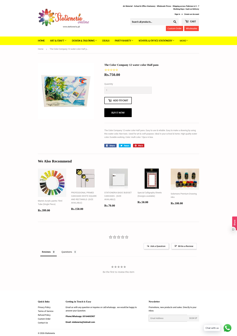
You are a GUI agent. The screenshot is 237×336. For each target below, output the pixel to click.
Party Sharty (123, 40)
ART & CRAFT (57, 40)
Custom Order (175, 28)
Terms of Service (45, 311)
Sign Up (193, 318)
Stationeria (50, 333)
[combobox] (154, 21)
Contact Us (43, 323)
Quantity (108, 84)
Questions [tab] (66, 251)
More (183, 40)
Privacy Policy (44, 307)
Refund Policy (44, 315)
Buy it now (118, 112)
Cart (193, 21)
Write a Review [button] (185, 246)
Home (41, 40)
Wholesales (191, 28)
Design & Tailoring (83, 40)
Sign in (177, 14)
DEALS (105, 40)
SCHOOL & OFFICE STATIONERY (156, 40)
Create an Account (191, 14)
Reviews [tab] (46, 251)
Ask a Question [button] (157, 246)
